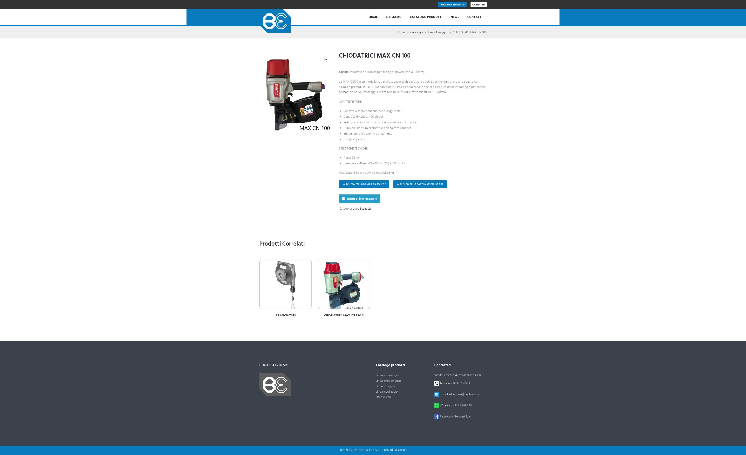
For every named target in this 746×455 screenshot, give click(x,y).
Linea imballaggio (387, 375)
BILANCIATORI (285, 315)
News (455, 17)
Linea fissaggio (437, 32)
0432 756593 (461, 383)
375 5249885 (463, 405)
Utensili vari (383, 397)
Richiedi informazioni (362, 198)
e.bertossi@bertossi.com (465, 394)
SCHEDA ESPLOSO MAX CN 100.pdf (365, 184)
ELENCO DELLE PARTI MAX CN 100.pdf (421, 184)
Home (373, 17)
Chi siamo (394, 17)
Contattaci (478, 5)
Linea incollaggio (387, 391)
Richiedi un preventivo (452, 5)
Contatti (475, 17)
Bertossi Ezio (462, 416)
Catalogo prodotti (426, 17)
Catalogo (416, 32)
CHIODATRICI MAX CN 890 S (344, 315)
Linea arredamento (388, 380)
